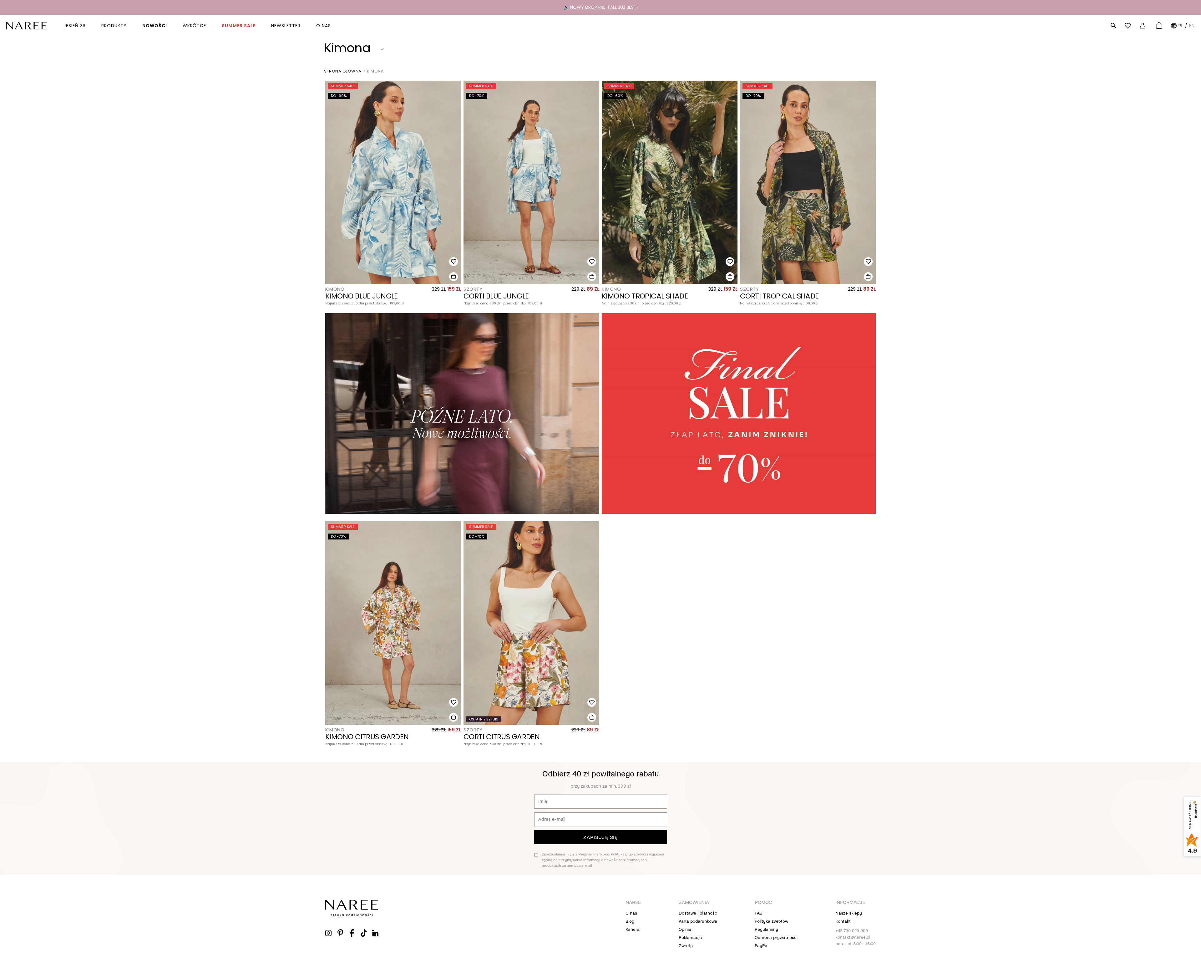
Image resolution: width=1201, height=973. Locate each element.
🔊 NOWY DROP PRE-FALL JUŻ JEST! (601, 7)
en (1192, 26)
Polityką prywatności (628, 854)
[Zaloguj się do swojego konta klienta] (1143, 25)
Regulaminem (590, 854)
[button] (1113, 25)
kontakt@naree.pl (852, 937)
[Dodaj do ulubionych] (453, 261)
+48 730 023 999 (851, 930)
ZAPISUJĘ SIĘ (600, 837)
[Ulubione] (1129, 25)
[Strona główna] (26, 25)
